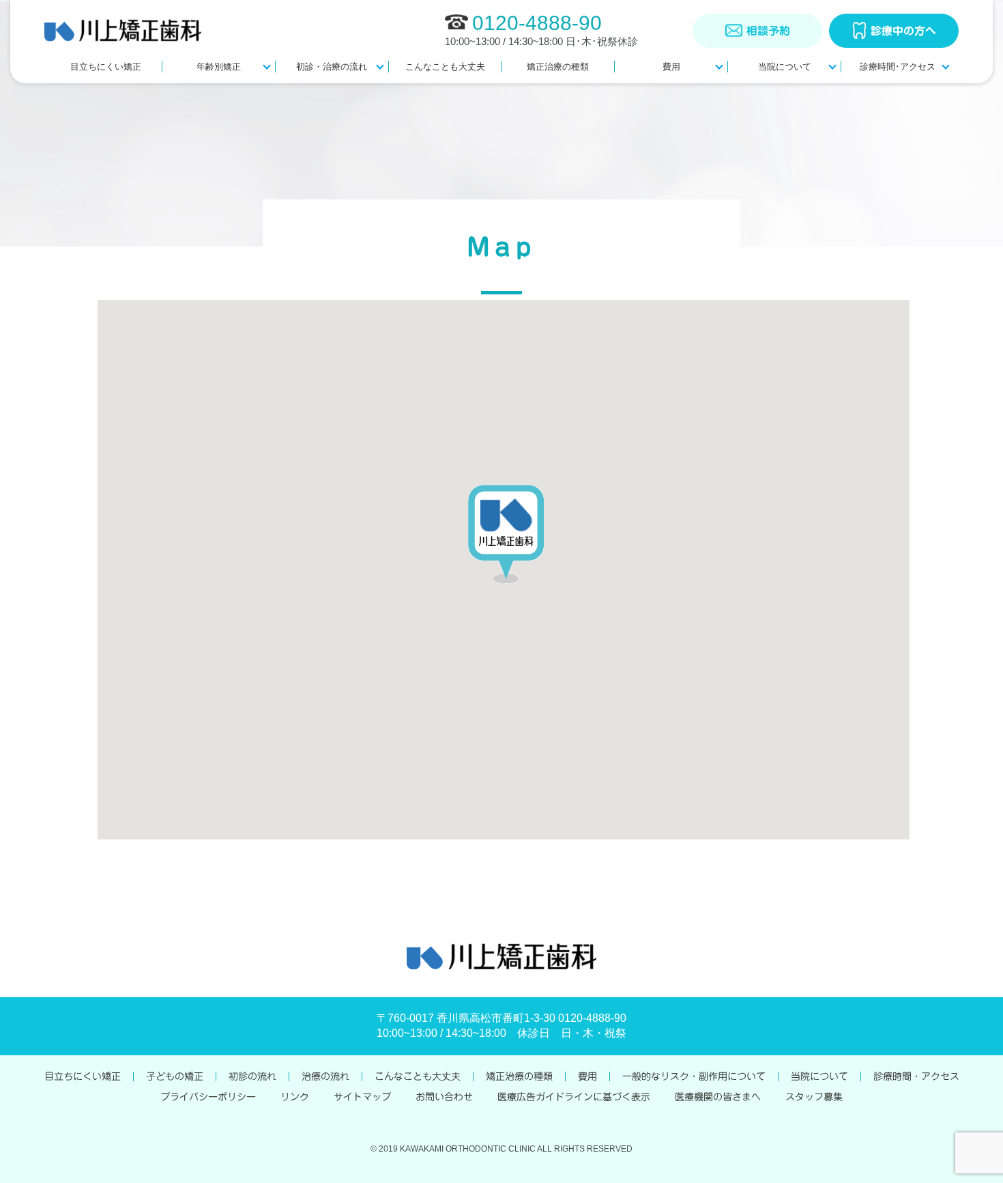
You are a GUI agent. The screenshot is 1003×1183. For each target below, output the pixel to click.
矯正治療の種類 (558, 66)
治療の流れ (325, 1076)
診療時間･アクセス (897, 66)
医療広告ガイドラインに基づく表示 (573, 1097)
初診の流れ (252, 1076)
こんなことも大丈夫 (445, 66)
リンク (294, 1097)
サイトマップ (362, 1097)
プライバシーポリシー (208, 1097)
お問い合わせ (444, 1097)
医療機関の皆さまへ (718, 1097)
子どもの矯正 (174, 1076)
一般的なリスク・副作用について (694, 1076)
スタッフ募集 (814, 1097)
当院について (784, 66)
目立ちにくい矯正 (105, 66)
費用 (671, 66)
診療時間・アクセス (916, 1076)
